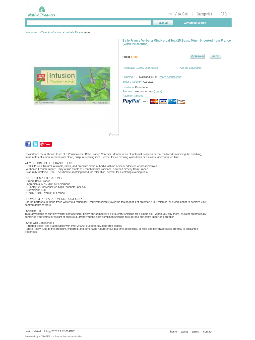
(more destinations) (170, 76)
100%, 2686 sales (147, 67)
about (184, 331)
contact (207, 331)
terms (195, 331)
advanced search (195, 22)
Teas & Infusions (51, 32)
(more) (158, 91)
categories (31, 32)
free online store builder (68, 336)
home (173, 331)
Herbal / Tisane (73, 32)
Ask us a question (190, 67)
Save (48, 144)
